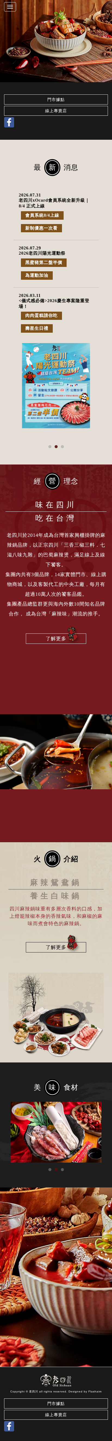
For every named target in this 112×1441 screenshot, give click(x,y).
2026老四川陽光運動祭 (42, 253)
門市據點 (56, 99)
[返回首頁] (56, 1380)
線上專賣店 (56, 111)
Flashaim (95, 1391)
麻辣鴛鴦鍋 (56, 882)
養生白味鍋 (56, 896)
